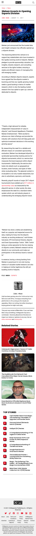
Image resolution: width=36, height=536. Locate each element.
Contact (32, 520)
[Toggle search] (33, 3)
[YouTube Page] (22, 513)
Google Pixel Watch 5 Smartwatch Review (17, 450)
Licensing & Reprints (11, 521)
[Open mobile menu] (3, 2)
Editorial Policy (26, 521)
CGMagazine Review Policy (29, 517)
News (9, 8)
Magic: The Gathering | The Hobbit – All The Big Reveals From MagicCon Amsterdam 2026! (21, 463)
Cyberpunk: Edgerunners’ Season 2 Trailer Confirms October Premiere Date (17, 350)
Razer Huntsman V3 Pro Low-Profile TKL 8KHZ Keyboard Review (20, 439)
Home (3, 8)
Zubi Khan (5, 18)
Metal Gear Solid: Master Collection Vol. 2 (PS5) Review (20, 469)
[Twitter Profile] (6, 513)
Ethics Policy (21, 517)
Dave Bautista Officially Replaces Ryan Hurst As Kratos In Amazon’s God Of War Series (16, 403)
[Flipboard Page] (26, 513)
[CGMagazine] (18, 502)
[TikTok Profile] (10, 513)
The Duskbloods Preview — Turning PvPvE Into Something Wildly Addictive (20, 456)
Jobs (7, 516)
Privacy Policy (19, 521)
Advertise (3, 520)
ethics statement (7, 319)
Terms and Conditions (13, 517)
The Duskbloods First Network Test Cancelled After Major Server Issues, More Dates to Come (17, 376)
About (3, 516)
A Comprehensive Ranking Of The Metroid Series (20, 445)
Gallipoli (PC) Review (17, 428)
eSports (14, 275)
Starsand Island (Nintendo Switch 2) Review (19, 423)
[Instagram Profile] (18, 513)
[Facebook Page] (14, 513)
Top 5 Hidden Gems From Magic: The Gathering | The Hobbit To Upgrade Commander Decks (21, 417)
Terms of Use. (29, 533)
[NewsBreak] (30, 513)
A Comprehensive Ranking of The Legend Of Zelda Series (21, 433)
